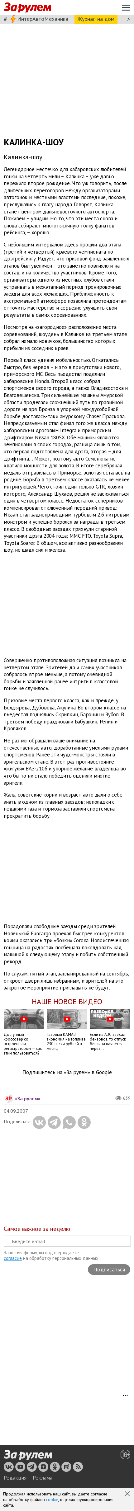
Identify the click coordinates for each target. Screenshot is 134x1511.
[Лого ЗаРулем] (27, 7)
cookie (52, 1499)
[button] (128, 1494)
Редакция (15, 1477)
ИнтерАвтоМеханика (42, 18)
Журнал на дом (96, 18)
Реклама (42, 1477)
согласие (13, 1258)
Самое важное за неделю (37, 1229)
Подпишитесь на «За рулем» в (67, 1072)
